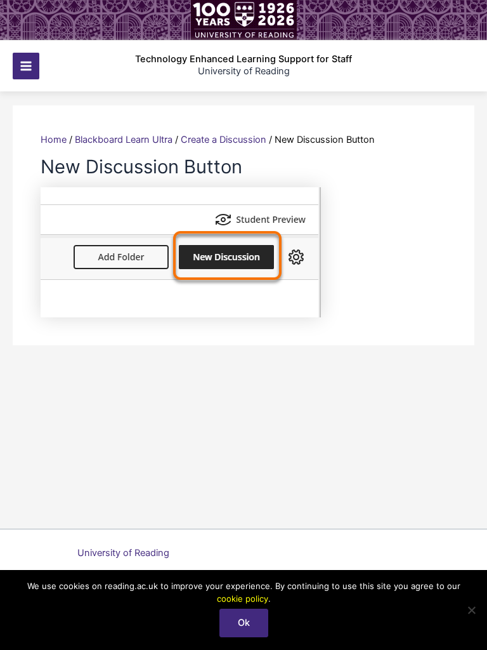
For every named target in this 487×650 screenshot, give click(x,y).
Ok (244, 622)
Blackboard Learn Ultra (123, 139)
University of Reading (123, 553)
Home (54, 139)
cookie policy (242, 599)
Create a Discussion (223, 139)
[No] (471, 610)
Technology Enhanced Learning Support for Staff (243, 59)
